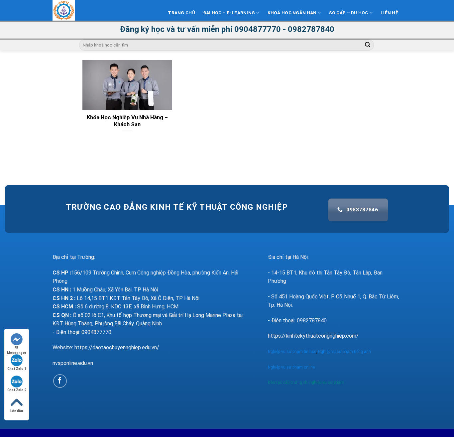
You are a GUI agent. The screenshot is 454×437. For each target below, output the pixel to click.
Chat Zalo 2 (16, 390)
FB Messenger (16, 348)
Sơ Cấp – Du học (348, 12)
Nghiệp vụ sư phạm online (291, 367)
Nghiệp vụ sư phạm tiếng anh (345, 351)
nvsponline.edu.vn (73, 363)
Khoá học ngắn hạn (292, 12)
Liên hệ (389, 12)
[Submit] (368, 45)
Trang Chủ (181, 12)
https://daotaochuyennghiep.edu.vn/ (116, 347)
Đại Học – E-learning (229, 12)
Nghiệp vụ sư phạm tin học (292, 351)
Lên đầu (16, 411)
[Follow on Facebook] (60, 381)
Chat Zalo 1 (16, 369)
